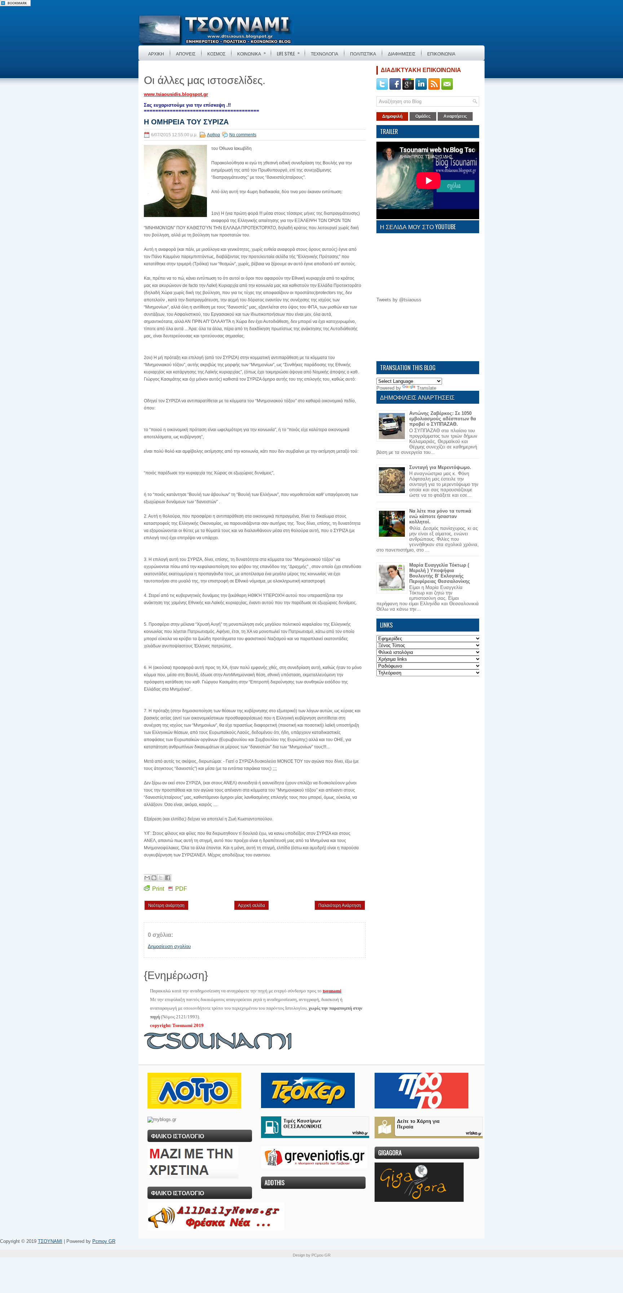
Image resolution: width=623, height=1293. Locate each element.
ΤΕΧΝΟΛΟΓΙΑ (324, 53)
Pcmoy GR (103, 1241)
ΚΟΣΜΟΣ (216, 53)
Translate (426, 388)
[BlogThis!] (154, 877)
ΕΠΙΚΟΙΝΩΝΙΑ (441, 53)
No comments (242, 134)
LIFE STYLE (288, 53)
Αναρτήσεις (455, 116)
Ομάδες (422, 116)
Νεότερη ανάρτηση (166, 905)
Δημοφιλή (392, 116)
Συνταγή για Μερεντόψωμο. (440, 467)
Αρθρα (213, 134)
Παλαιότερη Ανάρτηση (339, 905)
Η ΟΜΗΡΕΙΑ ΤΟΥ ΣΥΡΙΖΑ (186, 121)
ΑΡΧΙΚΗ (156, 53)
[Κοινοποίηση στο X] (160, 877)
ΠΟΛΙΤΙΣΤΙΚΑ (363, 53)
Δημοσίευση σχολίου (169, 946)
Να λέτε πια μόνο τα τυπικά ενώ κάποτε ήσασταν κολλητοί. (440, 516)
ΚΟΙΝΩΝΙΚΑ (251, 53)
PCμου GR (321, 1255)
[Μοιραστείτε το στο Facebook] (167, 877)
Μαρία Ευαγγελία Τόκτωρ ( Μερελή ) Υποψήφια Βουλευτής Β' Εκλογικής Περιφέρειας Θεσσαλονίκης (439, 573)
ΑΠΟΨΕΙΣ (185, 53)
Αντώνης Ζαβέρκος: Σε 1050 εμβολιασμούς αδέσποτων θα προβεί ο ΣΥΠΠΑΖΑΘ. (442, 419)
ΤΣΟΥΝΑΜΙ (50, 1241)
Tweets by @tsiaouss (398, 299)
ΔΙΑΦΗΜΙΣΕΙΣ (401, 53)
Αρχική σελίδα (251, 905)
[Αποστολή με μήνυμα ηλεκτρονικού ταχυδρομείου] (147, 877)
